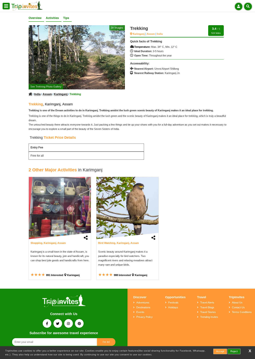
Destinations (143, 307)
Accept (220, 351)
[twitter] (58, 323)
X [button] (250, 351)
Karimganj (139, 33)
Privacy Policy (144, 316)
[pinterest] (79, 323)
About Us (237, 302)
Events (140, 312)
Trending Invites (209, 316)
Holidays (173, 307)
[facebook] (47, 323)
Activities (52, 18)
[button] (6, 6)
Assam (151, 33)
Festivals (173, 302)
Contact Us (238, 307)
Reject (234, 351)
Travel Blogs (207, 307)
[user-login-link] (238, 6)
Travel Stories (208, 312)
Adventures (142, 302)
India (160, 33)
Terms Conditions (242, 312)
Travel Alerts (207, 302)
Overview (35, 18)
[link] (60, 208)
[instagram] (69, 323)
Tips (66, 18)
